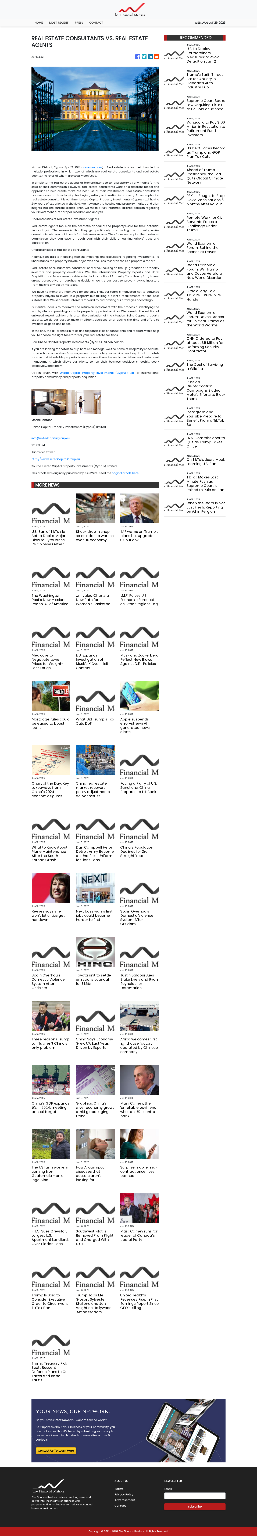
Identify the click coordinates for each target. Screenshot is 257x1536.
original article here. (125, 473)
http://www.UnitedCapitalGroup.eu (55, 459)
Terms (119, 1489)
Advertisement (125, 1500)
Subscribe (195, 1507)
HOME (39, 23)
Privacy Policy (124, 1494)
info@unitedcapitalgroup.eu (50, 438)
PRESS (79, 23)
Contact (120, 1506)
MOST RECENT (59, 23)
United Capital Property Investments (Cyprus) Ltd (96, 373)
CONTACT (96, 23)
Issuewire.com (92, 167)
